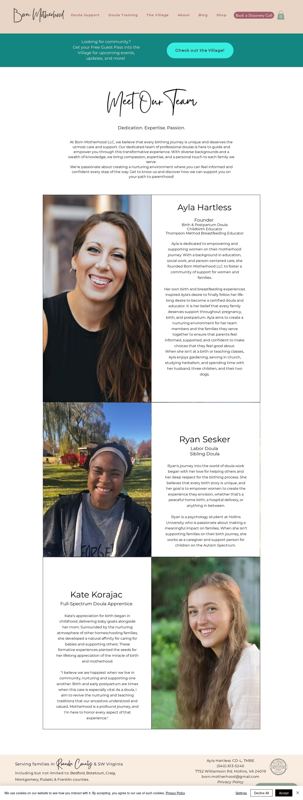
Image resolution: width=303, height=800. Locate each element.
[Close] (297, 792)
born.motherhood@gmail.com (231, 776)
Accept (284, 793)
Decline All (261, 793)
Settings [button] (241, 793)
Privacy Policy (230, 782)
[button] (281, 15)
